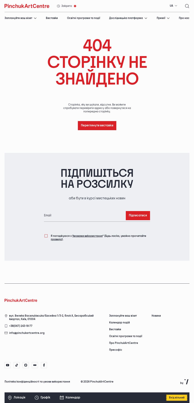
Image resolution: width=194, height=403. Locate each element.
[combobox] (173, 6)
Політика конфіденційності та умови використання (37, 381)
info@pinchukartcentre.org (27, 333)
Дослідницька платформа (126, 18)
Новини (156, 315)
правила (56, 239)
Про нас (184, 18)
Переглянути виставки (97, 125)
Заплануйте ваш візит (18, 18)
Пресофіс (115, 349)
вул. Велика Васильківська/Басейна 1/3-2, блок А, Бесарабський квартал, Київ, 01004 (51, 317)
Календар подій (119, 322)
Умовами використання (87, 236)
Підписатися (138, 215)
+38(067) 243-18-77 (20, 326)
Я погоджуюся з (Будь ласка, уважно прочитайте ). (98, 237)
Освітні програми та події (83, 18)
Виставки (52, 18)
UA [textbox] (171, 5)
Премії (161, 18)
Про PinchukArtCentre (123, 343)
